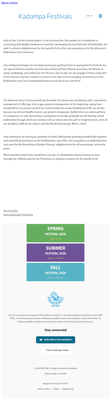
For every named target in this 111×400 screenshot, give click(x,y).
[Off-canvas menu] (100, 16)
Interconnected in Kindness (18, 215)
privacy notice (44, 389)
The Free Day (10, 211)
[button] (55, 339)
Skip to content (9, 3)
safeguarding (67, 389)
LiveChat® (62, 374)
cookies (56, 389)
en (88, 16)
